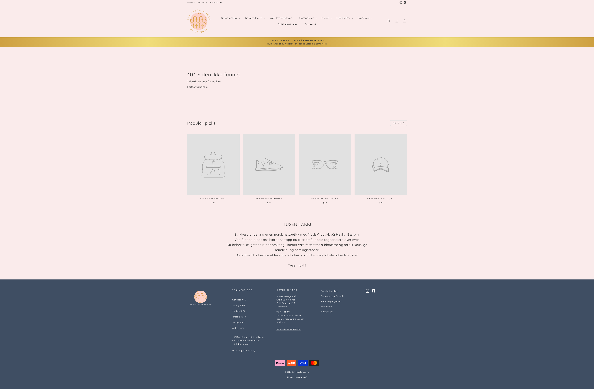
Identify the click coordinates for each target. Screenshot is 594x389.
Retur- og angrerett (331, 301)
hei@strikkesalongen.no (288, 329)
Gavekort (202, 2)
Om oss (191, 2)
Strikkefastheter (288, 24)
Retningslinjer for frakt (332, 296)
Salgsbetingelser (329, 291)
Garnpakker (306, 17)
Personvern (327, 306)
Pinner (325, 17)
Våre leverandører (281, 17)
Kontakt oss (216, 2)
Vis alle (399, 123)
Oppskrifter (343, 17)
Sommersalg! (229, 17)
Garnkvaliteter (254, 17)
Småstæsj (364, 17)
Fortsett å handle (197, 86)
